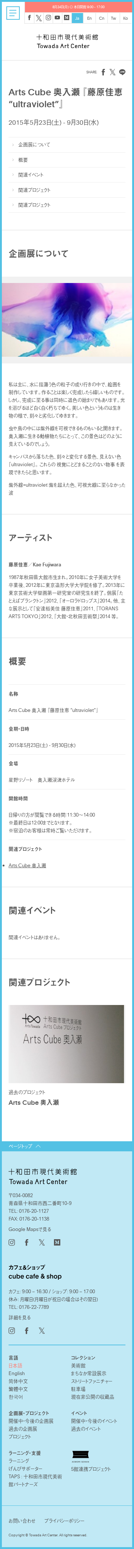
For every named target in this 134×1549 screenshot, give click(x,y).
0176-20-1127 (34, 1211)
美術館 (78, 1365)
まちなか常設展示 (88, 1373)
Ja (77, 18)
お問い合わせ (22, 1520)
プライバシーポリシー (64, 1520)
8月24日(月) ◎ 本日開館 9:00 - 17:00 (78, 6)
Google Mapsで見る (30, 1229)
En (89, 18)
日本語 (15, 1365)
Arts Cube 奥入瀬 (27, 865)
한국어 (16, 1396)
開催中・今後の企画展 (31, 1421)
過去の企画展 (23, 1428)
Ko (125, 18)
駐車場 (78, 1389)
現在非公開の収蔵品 (92, 1396)
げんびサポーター (25, 1468)
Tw (113, 18)
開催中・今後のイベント (94, 1421)
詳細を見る (20, 1317)
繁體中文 (18, 1389)
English (17, 1373)
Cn (101, 18)
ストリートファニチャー (91, 1381)
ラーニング (19, 1460)
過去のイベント (86, 1428)
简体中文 (18, 1381)
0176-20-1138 (34, 1218)
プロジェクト (20, 1436)
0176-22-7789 (34, 1307)
